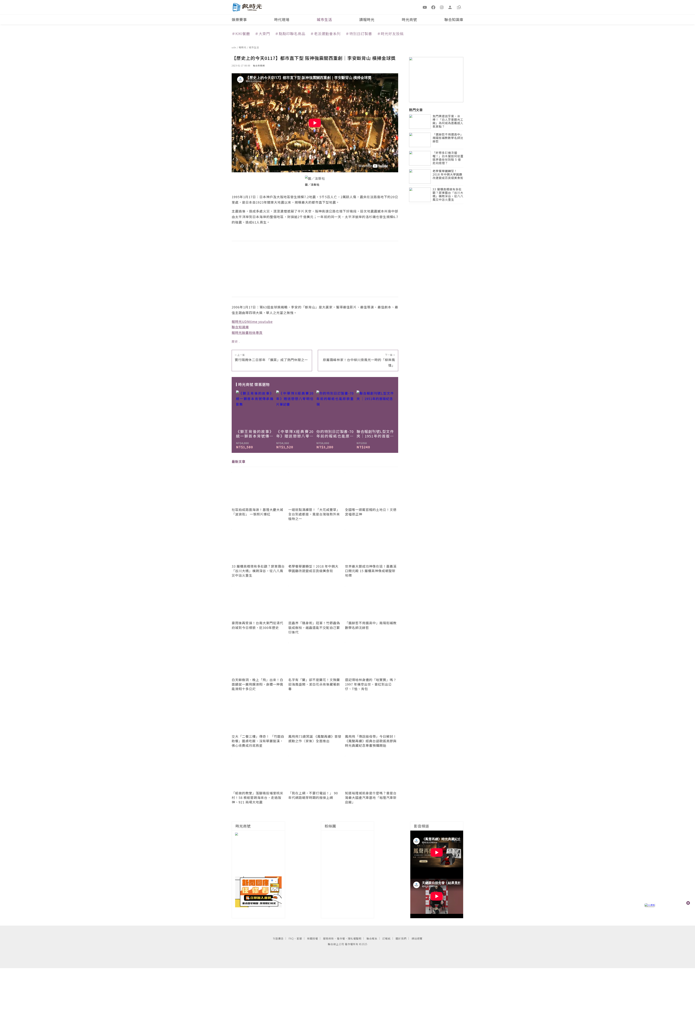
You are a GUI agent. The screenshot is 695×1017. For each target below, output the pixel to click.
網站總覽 (417, 938)
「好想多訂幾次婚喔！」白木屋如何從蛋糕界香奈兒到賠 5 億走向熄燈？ (448, 158)
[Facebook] (433, 7)
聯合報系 (372, 938)
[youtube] (425, 7)
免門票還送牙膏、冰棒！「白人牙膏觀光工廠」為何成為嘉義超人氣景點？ (448, 121)
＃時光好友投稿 (390, 33)
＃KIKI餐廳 (241, 33)
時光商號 (409, 19)
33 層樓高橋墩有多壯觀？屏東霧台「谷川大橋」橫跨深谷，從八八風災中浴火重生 (448, 195)
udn (234, 47)
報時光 (243, 47)
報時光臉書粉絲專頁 (247, 332)
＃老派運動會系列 (325, 33)
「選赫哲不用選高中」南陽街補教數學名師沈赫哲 (448, 138)
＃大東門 (262, 33)
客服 (299, 938)
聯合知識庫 (453, 19)
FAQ (291, 938)
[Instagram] (442, 7)
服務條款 (328, 938)
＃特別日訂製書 (359, 33)
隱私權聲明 (354, 938)
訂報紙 (386, 938)
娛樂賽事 (239, 19)
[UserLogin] (450, 7)
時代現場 (281, 19)
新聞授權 (312, 938)
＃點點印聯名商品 (290, 33)
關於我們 (401, 938)
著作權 (341, 938)
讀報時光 (366, 19)
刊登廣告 (278, 938)
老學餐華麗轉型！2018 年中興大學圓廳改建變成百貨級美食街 (448, 174)
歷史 (235, 341)
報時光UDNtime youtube (252, 321)
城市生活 (324, 19)
